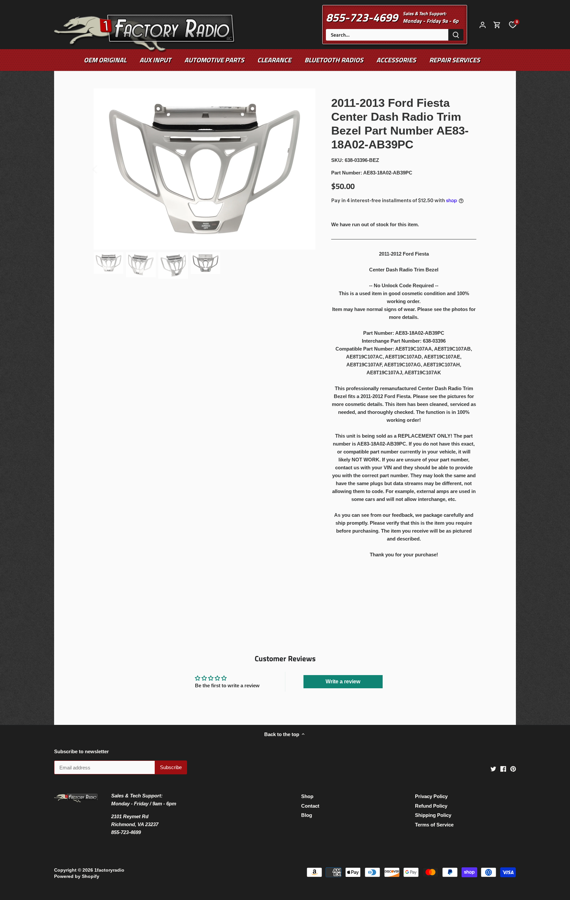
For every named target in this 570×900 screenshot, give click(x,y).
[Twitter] (493, 768)
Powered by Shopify (76, 876)
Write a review (343, 681)
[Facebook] (503, 768)
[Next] (305, 169)
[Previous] (103, 169)
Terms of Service (434, 824)
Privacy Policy (431, 796)
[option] (204, 169)
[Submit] (455, 35)
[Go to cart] (497, 25)
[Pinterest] (513, 768)
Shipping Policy (433, 815)
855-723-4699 (362, 17)
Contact (310, 806)
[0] (512, 24)
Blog (306, 815)
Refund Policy (431, 806)
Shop (307, 796)
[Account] (482, 25)
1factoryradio (109, 870)
